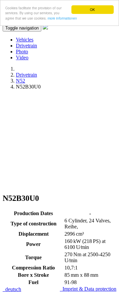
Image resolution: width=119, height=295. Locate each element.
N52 (20, 81)
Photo (22, 51)
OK (92, 9)
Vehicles (24, 39)
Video (22, 57)
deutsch (12, 289)
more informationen (62, 18)
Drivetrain (26, 45)
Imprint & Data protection (88, 289)
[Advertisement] (59, 141)
